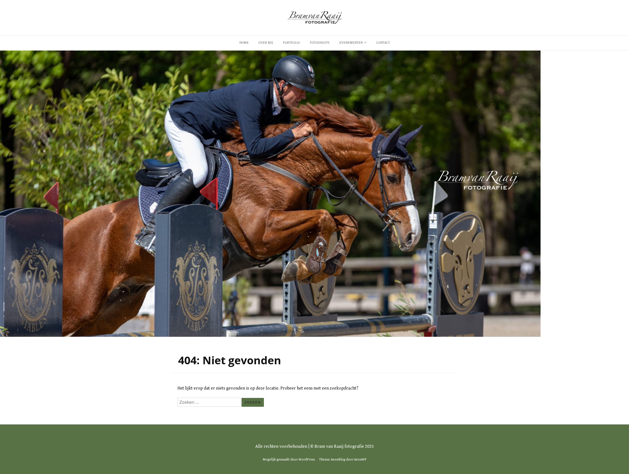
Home (244, 43)
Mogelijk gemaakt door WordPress (289, 459)
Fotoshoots (319, 43)
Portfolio (291, 43)
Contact (383, 43)
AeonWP (360, 459)
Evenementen (351, 43)
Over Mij (265, 43)
